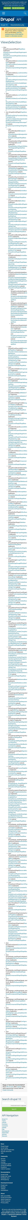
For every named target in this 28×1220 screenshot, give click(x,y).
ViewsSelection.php (17, 25)
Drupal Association (6, 1197)
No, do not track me (18, 8)
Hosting (3, 1162)
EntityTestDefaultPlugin (19, 972)
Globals (4, 1127)
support (19, 1086)
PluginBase (22, 49)
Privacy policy (4, 1202)
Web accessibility (5, 1196)
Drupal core (4, 1185)
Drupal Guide (4, 1174)
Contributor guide (6, 1163)
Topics (4, 1120)
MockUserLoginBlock (19, 1001)
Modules (3, 1187)
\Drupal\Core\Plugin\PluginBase (17, 137)
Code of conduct (5, 1169)
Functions (5, 1124)
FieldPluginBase (19, 780)
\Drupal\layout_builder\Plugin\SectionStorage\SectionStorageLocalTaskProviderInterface (17, 659)
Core (18, 156)
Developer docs (5, 1178)
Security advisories (6, 1151)
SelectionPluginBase (21, 274)
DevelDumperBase (21, 491)
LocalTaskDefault (22, 95)
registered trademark (14, 1214)
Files (3, 1129)
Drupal (4, 1214)
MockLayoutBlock (18, 982)
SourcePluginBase (17, 737)
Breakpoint (22, 131)
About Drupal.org (5, 1199)
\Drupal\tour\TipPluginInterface (17, 906)
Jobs (2, 1153)
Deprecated (5, 1132)
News (2, 1144)
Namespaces (5, 1131)
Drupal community (8, 1090)
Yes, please (7, 8)
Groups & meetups (6, 1165)
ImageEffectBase (21, 560)
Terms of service (5, 1201)
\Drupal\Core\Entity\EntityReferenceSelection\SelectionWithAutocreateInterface (19, 313)
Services (4, 1134)
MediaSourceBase (22, 679)
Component (23, 461)
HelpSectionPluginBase (14, 544)
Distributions (4, 1190)
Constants (5, 1126)
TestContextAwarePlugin (20, 594)
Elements (4, 1136)
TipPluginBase (23, 903)
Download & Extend (7, 1183)
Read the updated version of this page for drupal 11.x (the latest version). (14, 34)
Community (4, 1156)
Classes (4, 1122)
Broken (10, 236)
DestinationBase (19, 694)
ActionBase (23, 190)
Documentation (5, 1172)
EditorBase (24, 512)
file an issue (10, 1086)
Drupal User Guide (6, 1176)
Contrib (19, 142)
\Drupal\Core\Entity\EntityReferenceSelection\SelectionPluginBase (19, 298)
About (3, 1193)
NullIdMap (15, 710)
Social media (4, 1148)
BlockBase (22, 201)
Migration (24, 751)
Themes (3, 1188)
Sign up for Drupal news (7, 1149)
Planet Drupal (4, 1146)
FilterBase (22, 522)
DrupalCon (4, 1167)
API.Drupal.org (5, 1179)
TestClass (24, 1048)
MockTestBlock (17, 992)
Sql (13, 720)
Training (3, 1160)
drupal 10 (4, 25)
